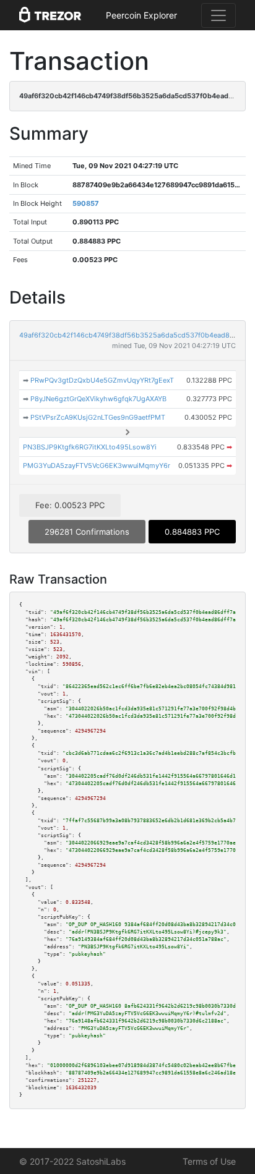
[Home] (50, 15)
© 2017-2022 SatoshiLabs (72, 1161)
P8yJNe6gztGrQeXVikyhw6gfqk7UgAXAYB (98, 398)
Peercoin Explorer (141, 15)
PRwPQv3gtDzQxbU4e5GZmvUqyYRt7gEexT (102, 380)
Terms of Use (209, 1161)
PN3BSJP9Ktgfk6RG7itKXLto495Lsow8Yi (90, 447)
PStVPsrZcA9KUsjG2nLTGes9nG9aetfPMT (97, 417)
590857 (85, 203)
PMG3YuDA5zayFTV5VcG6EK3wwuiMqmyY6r (96, 465)
